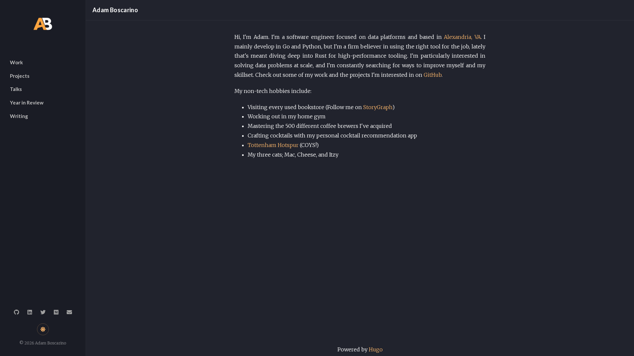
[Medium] (56, 312)
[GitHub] (16, 312)
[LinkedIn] (30, 312)
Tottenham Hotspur (273, 145)
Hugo (376, 349)
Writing (19, 116)
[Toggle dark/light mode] (43, 329)
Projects (19, 76)
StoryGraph (377, 107)
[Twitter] (43, 312)
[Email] (69, 312)
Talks (16, 89)
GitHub (432, 75)
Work (16, 62)
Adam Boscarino (115, 10)
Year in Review (27, 102)
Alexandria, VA (462, 37)
